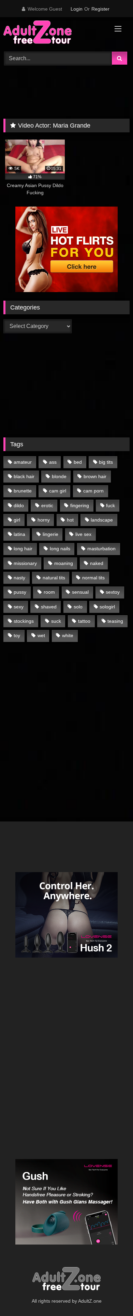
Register (100, 9)
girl (17, 520)
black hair (24, 476)
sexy (19, 606)
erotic (47, 505)
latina (19, 534)
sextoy (113, 592)
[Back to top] (111, 1295)
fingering (79, 505)
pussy (20, 592)
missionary (25, 563)
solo (78, 606)
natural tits (54, 577)
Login (77, 9)
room (49, 592)
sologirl (107, 606)
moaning (63, 563)
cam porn (93, 491)
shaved (49, 606)
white (67, 635)
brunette (23, 491)
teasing (115, 621)
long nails (60, 548)
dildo (19, 505)
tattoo (84, 621)
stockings (24, 621)
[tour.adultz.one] (54, 33)
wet (41, 635)
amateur (23, 462)
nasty (19, 577)
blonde (59, 476)
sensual (80, 592)
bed (78, 462)
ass (53, 462)
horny (44, 520)
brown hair (95, 476)
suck (56, 621)
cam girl (57, 491)
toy (17, 635)
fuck (110, 505)
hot (70, 520)
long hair (23, 548)
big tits (106, 462)
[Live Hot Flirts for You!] (66, 290)
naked (96, 563)
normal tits (93, 577)
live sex (83, 534)
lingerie (50, 534)
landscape (102, 520)
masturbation (101, 548)
